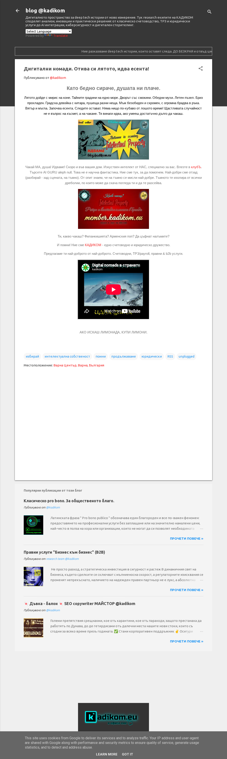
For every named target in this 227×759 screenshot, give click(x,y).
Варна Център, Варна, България (78, 365)
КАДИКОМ (93, 245)
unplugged (186, 356)
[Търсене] (209, 12)
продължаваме (123, 356)
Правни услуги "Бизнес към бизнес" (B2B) (64, 552)
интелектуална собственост (67, 356)
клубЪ (195, 167)
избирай (32, 356)
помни (101, 356)
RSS (170, 356)
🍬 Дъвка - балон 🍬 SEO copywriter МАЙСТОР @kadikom (79, 603)
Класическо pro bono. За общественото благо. (69, 500)
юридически (151, 356)
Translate (60, 35)
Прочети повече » (186, 538)
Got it (127, 754)
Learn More (106, 754)
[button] (200, 69)
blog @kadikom (45, 11)
